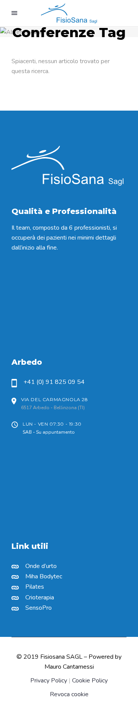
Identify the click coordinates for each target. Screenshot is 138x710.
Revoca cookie (69, 694)
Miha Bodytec (43, 576)
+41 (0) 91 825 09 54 (54, 382)
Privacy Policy (48, 680)
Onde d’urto (41, 566)
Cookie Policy (90, 680)
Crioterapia (39, 597)
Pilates (34, 587)
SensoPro (38, 608)
